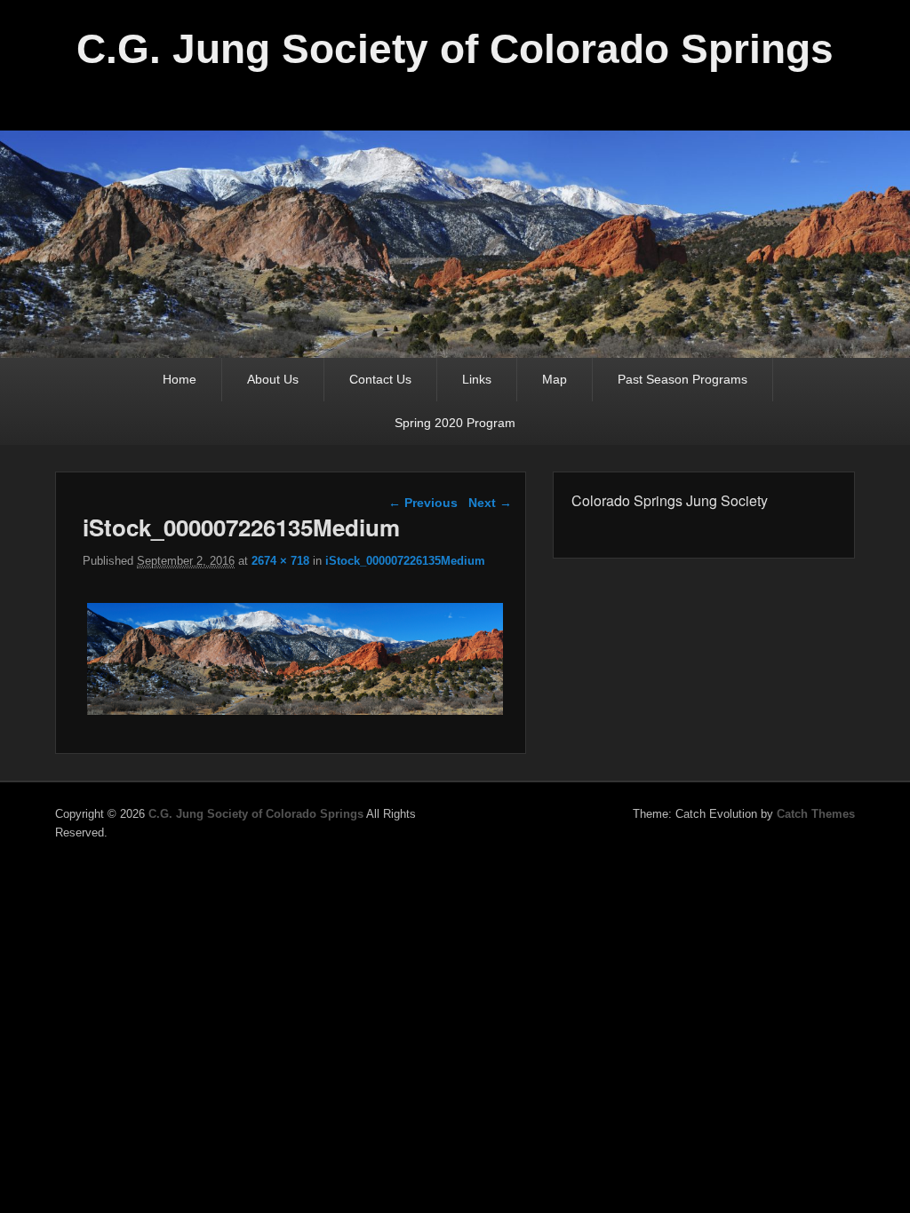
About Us (273, 379)
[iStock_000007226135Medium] (295, 714)
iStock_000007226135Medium (405, 560)
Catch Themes (816, 814)
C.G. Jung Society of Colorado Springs (455, 49)
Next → (490, 503)
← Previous (423, 503)
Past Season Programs (682, 379)
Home (179, 379)
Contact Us (380, 379)
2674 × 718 (280, 560)
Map (554, 379)
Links (476, 379)
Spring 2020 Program (455, 423)
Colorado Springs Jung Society (669, 500)
